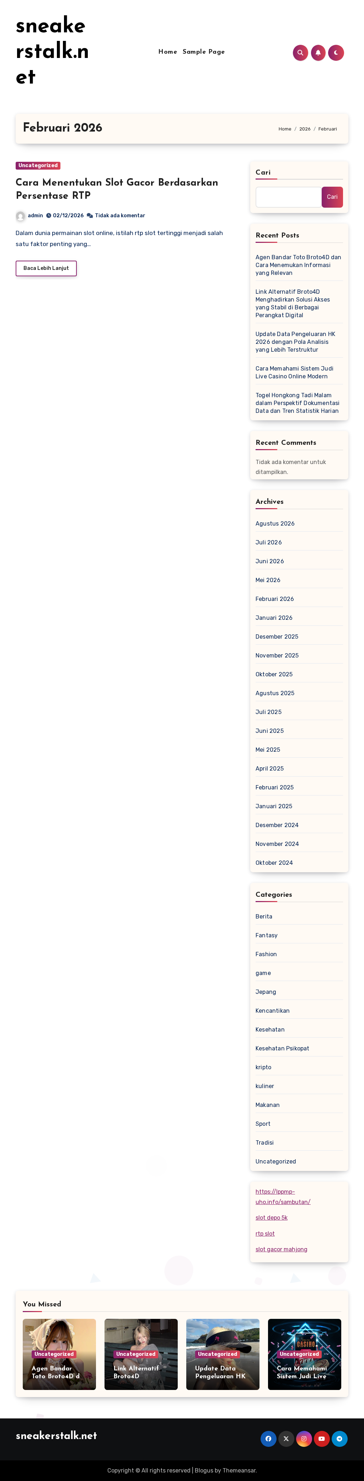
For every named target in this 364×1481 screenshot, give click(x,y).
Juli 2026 (269, 542)
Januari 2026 (274, 617)
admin (35, 216)
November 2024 (277, 844)
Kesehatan (270, 1029)
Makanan (268, 1105)
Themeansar (239, 1470)
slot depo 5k (272, 1217)
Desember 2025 (277, 636)
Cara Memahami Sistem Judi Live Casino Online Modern (294, 372)
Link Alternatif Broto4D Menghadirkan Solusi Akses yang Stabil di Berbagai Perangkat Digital (293, 303)
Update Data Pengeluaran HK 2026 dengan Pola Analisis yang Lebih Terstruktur (295, 342)
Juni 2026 (270, 561)
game (263, 973)
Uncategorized (38, 166)
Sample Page (204, 52)
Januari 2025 (274, 806)
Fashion (266, 954)
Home (167, 52)
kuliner (265, 1086)
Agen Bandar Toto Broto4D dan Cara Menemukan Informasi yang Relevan (299, 265)
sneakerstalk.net (52, 52)
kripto (263, 1067)
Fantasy (267, 935)
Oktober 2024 (274, 862)
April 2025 (270, 768)
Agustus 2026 (275, 523)
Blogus (204, 1470)
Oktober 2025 (274, 674)
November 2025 (277, 655)
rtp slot (265, 1233)
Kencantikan (273, 1010)
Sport (263, 1123)
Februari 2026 (275, 599)
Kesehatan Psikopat (283, 1048)
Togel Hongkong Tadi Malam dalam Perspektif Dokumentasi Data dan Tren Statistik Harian (298, 403)
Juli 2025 (269, 712)
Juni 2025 (270, 731)
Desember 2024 (277, 825)
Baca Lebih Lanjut (46, 268)
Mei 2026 (268, 580)
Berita (264, 916)
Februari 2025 (275, 787)
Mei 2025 (268, 749)
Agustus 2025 (275, 693)
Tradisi (265, 1142)
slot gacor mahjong (281, 1249)
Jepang (266, 992)
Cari (263, 172)
